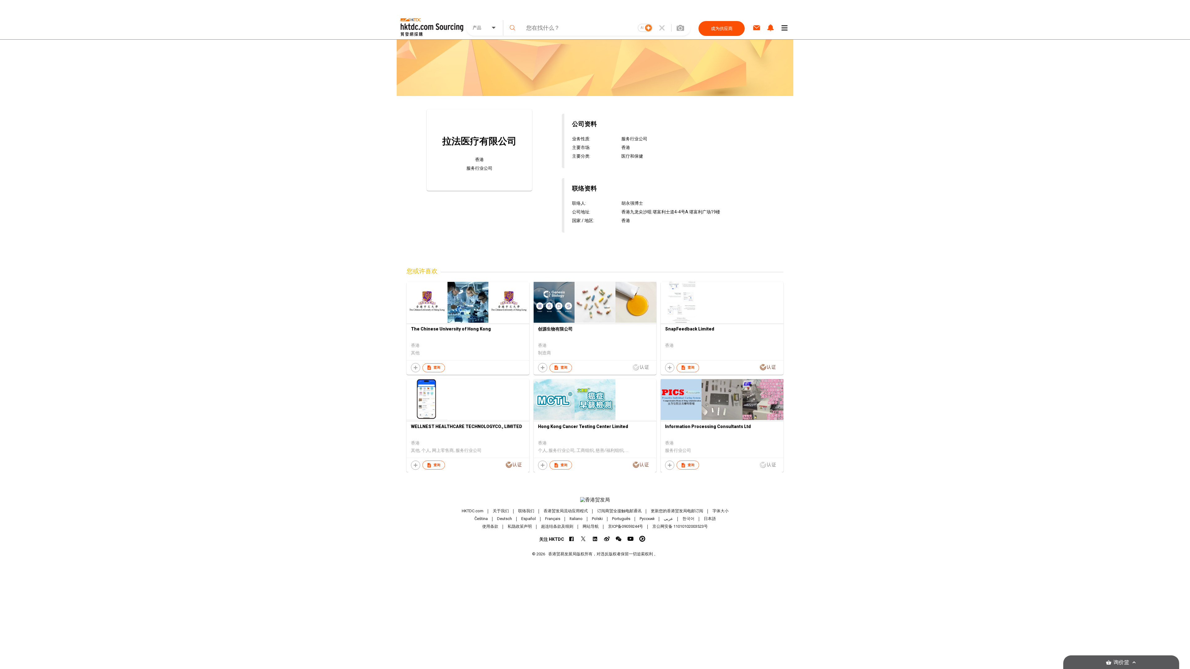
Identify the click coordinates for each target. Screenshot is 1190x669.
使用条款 (490, 526)
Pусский (647, 518)
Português (621, 518)
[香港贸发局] (595, 500)
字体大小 (720, 511)
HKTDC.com (472, 511)
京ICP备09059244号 (625, 526)
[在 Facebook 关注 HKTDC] (572, 539)
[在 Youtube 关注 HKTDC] (630, 539)
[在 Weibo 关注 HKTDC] (607, 539)
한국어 (688, 518)
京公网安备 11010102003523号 (680, 526)
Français (552, 518)
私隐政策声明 (520, 526)
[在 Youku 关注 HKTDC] (642, 539)
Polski (597, 518)
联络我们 (526, 511)
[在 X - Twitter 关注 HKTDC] (583, 539)
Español (528, 518)
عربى (668, 518)
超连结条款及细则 (557, 526)
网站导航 (591, 526)
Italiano (576, 518)
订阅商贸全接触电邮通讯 (619, 511)
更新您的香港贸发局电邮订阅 (677, 511)
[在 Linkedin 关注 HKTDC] (595, 539)
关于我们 (501, 511)
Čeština (481, 518)
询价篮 (1121, 662)
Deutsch (504, 518)
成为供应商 (722, 28)
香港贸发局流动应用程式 (566, 511)
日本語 (710, 518)
